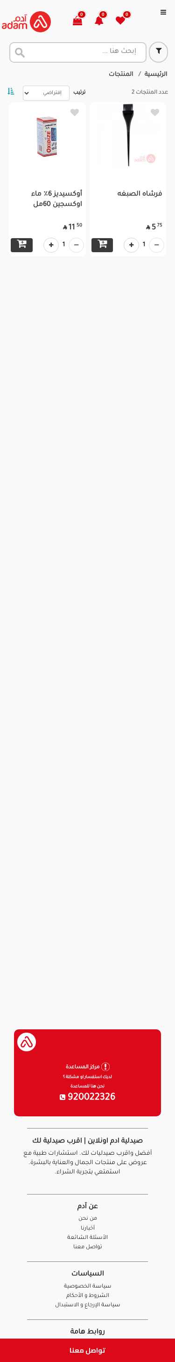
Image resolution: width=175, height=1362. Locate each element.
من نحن (87, 1219)
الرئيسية (156, 75)
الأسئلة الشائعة (87, 1238)
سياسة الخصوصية (88, 1287)
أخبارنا (88, 1229)
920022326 (90, 1098)
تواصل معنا (87, 1350)
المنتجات (121, 75)
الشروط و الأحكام (87, 1296)
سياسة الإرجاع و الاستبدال (87, 1306)
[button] (104, 22)
